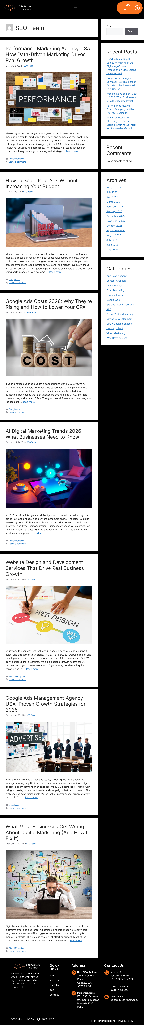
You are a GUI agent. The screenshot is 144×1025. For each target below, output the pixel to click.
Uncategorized (114, 328)
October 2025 (114, 225)
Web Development (17, 676)
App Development (116, 276)
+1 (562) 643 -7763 (121, 979)
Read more (71, 151)
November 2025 (115, 221)
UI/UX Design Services (119, 323)
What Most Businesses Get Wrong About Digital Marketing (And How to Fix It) (48, 832)
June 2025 (112, 244)
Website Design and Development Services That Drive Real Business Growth (45, 568)
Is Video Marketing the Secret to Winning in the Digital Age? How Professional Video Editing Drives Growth (121, 66)
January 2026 (114, 211)
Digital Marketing (17, 158)
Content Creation (116, 280)
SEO (108, 309)
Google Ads (14, 279)
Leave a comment (17, 162)
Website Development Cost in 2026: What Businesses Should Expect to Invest (121, 97)
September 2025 (115, 230)
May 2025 (112, 249)
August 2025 (113, 235)
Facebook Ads (114, 295)
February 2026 (114, 206)
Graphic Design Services (120, 304)
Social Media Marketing (119, 314)
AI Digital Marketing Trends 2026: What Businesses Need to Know (44, 434)
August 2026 (113, 187)
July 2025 (111, 240)
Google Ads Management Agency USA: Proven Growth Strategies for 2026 (46, 704)
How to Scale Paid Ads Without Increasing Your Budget (42, 183)
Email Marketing (115, 290)
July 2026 (112, 192)
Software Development (119, 319)
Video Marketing (115, 333)
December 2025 (115, 216)
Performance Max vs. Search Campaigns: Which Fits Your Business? (121, 109)
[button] (75, 8)
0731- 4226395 (119, 990)
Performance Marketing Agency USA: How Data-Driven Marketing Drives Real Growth (49, 54)
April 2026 (112, 197)
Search (110, 26)
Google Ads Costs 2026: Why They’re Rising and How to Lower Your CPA (49, 304)
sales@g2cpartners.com (124, 999)
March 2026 (113, 201)
